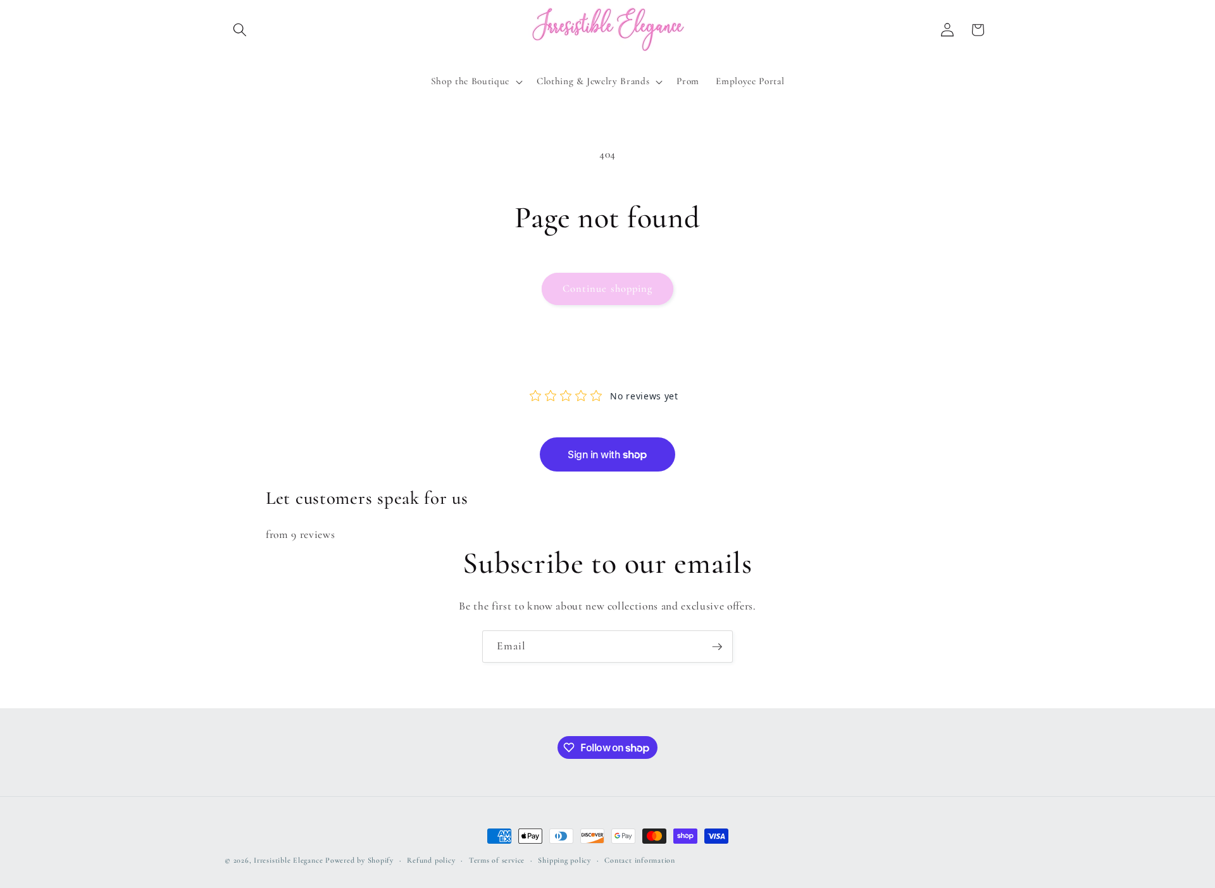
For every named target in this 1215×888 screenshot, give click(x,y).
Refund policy (431, 860)
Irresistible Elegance (288, 860)
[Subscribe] (717, 646)
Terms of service (497, 860)
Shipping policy (564, 860)
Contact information (639, 860)
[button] (240, 30)
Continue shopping (608, 288)
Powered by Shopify (359, 860)
